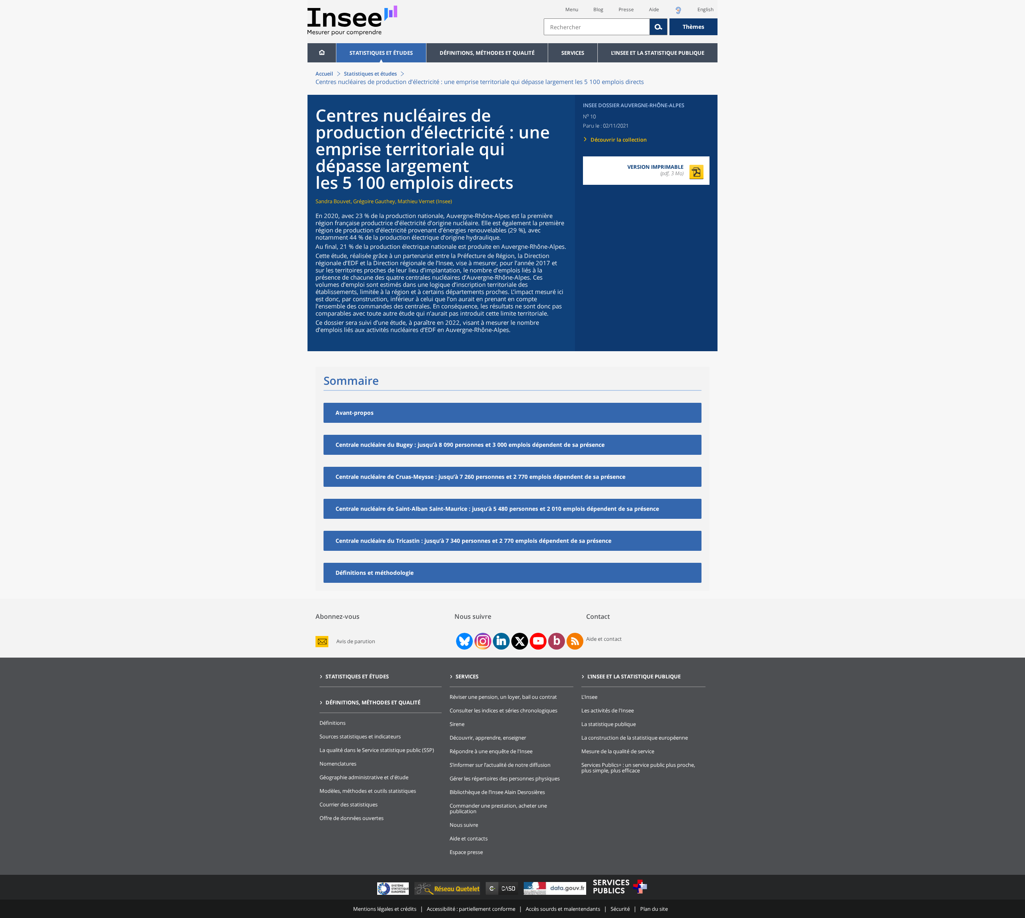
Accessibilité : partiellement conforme (471, 908)
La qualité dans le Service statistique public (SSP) (377, 750)
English (705, 9)
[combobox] (631, 26)
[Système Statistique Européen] (393, 894)
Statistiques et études (381, 52)
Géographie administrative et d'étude (364, 777)
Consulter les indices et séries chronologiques (503, 710)
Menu (571, 9)
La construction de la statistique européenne (634, 737)
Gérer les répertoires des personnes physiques (505, 778)
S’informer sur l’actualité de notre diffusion (500, 764)
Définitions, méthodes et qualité (487, 52)
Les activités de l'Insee (607, 710)
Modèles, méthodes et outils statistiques (368, 790)
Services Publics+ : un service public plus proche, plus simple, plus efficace (638, 767)
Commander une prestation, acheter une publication (498, 808)
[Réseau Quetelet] (448, 894)
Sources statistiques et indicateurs (360, 736)
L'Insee (589, 696)
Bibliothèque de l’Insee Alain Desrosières (497, 792)
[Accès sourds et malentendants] (678, 12)
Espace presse (466, 852)
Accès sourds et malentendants (563, 908)
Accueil (324, 73)
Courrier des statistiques (349, 804)
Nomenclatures (338, 763)
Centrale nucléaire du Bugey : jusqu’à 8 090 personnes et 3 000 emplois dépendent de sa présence (470, 444)
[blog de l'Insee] (557, 641)
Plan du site (654, 908)
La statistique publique (608, 724)
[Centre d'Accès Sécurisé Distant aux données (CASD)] (503, 894)
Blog (598, 9)
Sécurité (620, 908)
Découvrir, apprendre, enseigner (488, 737)
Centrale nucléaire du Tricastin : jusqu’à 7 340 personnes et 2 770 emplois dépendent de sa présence (473, 540)
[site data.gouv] (556, 894)
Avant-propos (355, 412)
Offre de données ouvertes (352, 818)
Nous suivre (464, 824)
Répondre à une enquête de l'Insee (491, 751)
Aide (654, 9)
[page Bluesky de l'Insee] (463, 641)
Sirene (457, 724)
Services (572, 52)
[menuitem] (322, 52)
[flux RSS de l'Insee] (575, 641)
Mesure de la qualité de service (617, 751)
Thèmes (693, 26)
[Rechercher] (658, 26)
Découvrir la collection (619, 139)
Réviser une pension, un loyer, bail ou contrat (503, 696)
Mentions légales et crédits (384, 908)
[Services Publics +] (620, 894)
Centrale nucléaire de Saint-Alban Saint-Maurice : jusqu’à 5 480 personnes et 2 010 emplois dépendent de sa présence (497, 508)
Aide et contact (604, 638)
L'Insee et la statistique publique (657, 52)
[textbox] (597, 26)
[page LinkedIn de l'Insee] (501, 641)
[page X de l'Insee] (520, 641)
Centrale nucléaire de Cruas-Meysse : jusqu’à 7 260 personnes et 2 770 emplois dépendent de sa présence (480, 476)
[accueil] (321, 52)
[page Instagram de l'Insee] (482, 641)
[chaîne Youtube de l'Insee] (538, 641)
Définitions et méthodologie (375, 572)
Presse (626, 9)
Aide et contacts (469, 838)
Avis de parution (355, 641)
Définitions (333, 722)
